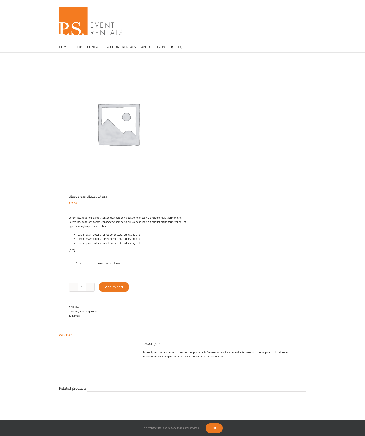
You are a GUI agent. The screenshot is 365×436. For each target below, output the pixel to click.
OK (214, 428)
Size (78, 263)
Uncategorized (88, 311)
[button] (180, 47)
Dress (77, 315)
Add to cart (114, 287)
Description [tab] (65, 335)
